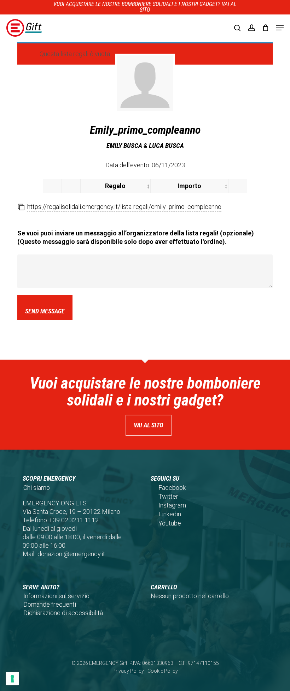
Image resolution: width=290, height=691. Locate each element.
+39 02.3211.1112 (74, 520)
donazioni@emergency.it (71, 554)
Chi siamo (36, 487)
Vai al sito (148, 425)
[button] (280, 27)
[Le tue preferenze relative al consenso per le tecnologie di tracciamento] (12, 678)
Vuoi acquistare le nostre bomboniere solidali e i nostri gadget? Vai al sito (144, 7)
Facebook (172, 487)
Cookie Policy (162, 671)
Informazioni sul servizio (56, 596)
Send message (45, 311)
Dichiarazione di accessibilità (63, 613)
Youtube (169, 523)
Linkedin (169, 514)
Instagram (172, 505)
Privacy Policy (128, 671)
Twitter (168, 496)
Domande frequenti (49, 604)
